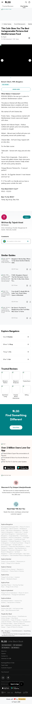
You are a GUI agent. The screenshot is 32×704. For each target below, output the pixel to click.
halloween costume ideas (12, 625)
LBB (2, 631)
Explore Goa (5, 575)
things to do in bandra (13, 563)
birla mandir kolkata (7, 600)
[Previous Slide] (2, 60)
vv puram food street (16, 543)
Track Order (4, 665)
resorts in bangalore (15, 537)
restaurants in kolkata (13, 602)
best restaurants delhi (12, 610)
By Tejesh (3, 37)
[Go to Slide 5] (15, 77)
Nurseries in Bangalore (15, 550)
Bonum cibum (6, 632)
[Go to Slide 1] (10, 77)
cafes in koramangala (15, 553)
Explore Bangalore (7, 524)
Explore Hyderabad (7, 590)
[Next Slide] (30, 60)
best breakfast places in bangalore (20, 555)
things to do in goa (7, 577)
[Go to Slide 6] (16, 77)
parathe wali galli (6, 608)
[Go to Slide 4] (14, 77)
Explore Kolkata (6, 598)
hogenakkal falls (14, 535)
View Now (16, 427)
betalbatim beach (12, 579)
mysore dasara (13, 528)
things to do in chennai (8, 569)
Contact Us (4, 656)
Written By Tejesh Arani (12, 222)
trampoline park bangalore (16, 546)
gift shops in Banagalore (13, 530)
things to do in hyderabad (9, 593)
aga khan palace (6, 585)
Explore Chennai (6, 567)
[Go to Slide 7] (17, 77)
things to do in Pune (12, 586)
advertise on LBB (6, 658)
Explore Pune (5, 582)
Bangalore (7, 631)
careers (3, 653)
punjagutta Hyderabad (18, 594)
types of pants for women (15, 627)
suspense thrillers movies (8, 616)
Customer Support (6, 667)
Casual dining (27, 631)
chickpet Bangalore (15, 541)
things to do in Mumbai (8, 561)
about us (3, 651)
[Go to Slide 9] (20, 77)
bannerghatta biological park (9, 526)
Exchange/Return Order (7, 662)
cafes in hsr (18, 532)
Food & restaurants (17, 631)
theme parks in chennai (17, 571)
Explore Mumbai (6, 559)
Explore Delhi (5, 606)
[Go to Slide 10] (21, 77)
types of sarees (16, 620)
